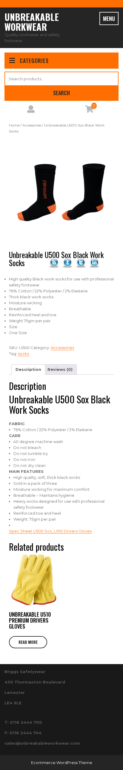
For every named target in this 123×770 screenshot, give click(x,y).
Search (61, 93)
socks (23, 353)
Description (28, 369)
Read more (28, 642)
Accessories (31, 125)
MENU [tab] (109, 18)
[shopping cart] (89, 110)
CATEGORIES (34, 60)
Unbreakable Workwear (31, 21)
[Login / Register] (31, 110)
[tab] (28, 369)
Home (14, 125)
